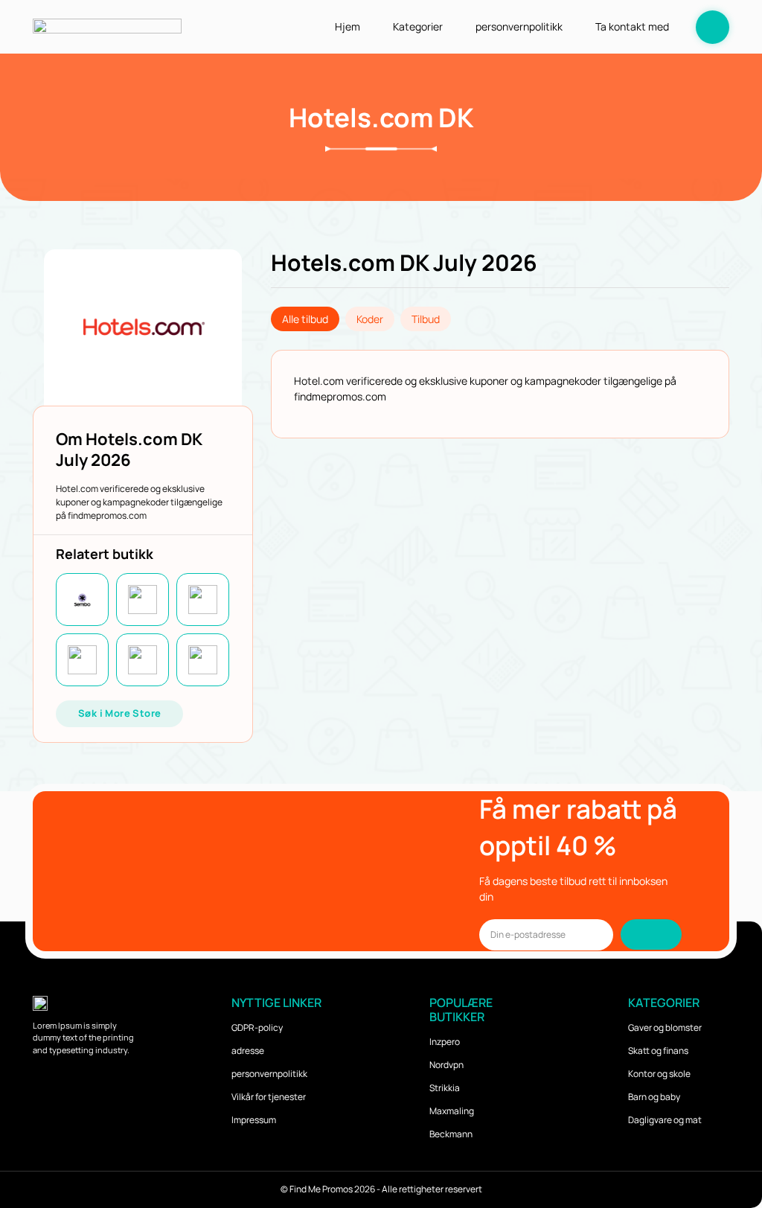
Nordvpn (446, 1064)
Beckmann (451, 1134)
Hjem (347, 26)
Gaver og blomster (665, 1027)
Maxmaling (451, 1111)
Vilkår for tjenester (268, 1096)
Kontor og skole (659, 1073)
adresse (247, 1050)
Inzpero (444, 1041)
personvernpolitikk (519, 26)
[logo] (107, 26)
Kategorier (418, 26)
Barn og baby (654, 1096)
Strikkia (444, 1087)
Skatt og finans (658, 1050)
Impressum (253, 1119)
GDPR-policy (257, 1027)
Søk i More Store (119, 713)
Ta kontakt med (632, 26)
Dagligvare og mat (665, 1119)
